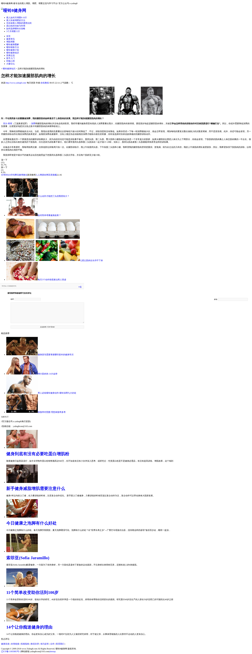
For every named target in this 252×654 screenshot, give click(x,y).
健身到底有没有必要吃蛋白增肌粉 (37, 453)
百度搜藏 (52, 175)
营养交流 (10, 55)
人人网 (39, 175)
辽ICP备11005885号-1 (11, 651)
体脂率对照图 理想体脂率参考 (52, 412)
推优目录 (35, 644)
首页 (8, 36)
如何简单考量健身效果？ (49, 215)
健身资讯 (10, 39)
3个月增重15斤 (13, 31)
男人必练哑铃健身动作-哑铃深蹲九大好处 (57, 393)
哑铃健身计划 (12, 50)
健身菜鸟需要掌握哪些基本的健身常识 (56, 354)
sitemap (52, 651)
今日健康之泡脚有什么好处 (31, 523)
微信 (25, 175)
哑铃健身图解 (12, 44)
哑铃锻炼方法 (12, 47)
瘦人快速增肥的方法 (15, 20)
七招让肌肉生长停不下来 (91, 260)
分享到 (4, 175)
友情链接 (15, 644)
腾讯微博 (19, 175)
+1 (80, 286)
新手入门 (10, 58)
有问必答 (44, 644)
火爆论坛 (10, 64)
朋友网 (45, 175)
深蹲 (33, 123)
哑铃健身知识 (12, 53)
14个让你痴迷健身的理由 (29, 627)
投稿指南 (25, 644)
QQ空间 (11, 175)
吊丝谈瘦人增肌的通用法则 (19, 23)
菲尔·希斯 (7, 123)
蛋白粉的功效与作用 (15, 26)
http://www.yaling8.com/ (16, 83)
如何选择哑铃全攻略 (15, 28)
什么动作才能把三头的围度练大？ (53, 196)
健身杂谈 (5, 644)
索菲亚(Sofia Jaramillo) (27, 557)
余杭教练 (45, 83)
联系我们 (60, 644)
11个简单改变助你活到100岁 (32, 592)
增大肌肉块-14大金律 (47, 374)
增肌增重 (10, 42)
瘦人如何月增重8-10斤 (16, 17)
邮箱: (216, 299)
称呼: (13, 299)
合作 (52, 644)
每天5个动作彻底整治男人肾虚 (52, 279)
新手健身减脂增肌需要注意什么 (35, 488)
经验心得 (10, 61)
